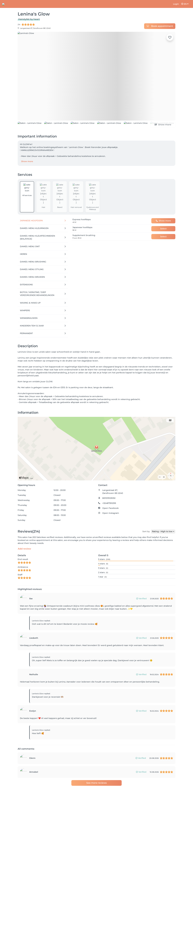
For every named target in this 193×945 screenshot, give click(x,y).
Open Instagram (110, 513)
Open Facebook (110, 508)
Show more (27, 161)
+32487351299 (109, 503)
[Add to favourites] (169, 37)
